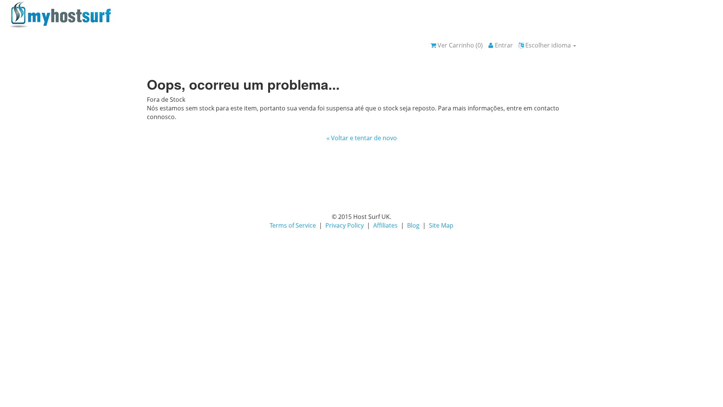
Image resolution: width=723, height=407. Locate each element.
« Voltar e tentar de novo (361, 138)
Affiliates (385, 225)
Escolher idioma (548, 45)
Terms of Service (293, 225)
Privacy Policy (344, 225)
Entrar (503, 45)
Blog (413, 225)
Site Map (441, 225)
